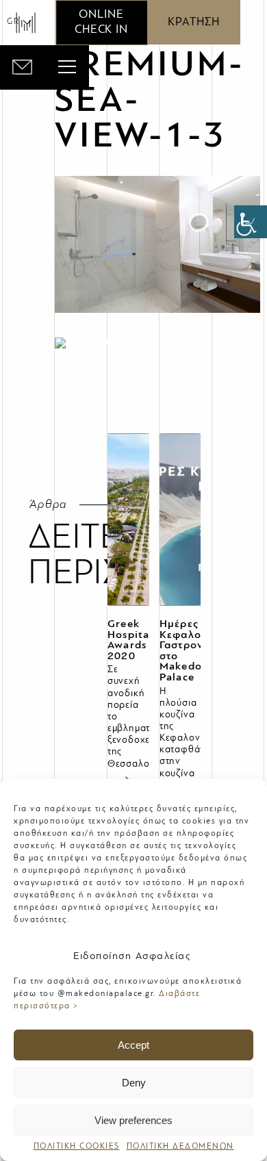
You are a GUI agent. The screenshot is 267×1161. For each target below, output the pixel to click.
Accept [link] (133, 1045)
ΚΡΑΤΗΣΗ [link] (193, 22)
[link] (250, 221)
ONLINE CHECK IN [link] (101, 22)
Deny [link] (134, 1082)
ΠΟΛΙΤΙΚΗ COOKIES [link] (77, 1147)
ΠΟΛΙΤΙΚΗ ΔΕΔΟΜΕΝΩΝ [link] (180, 1147)
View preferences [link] (133, 1120)
